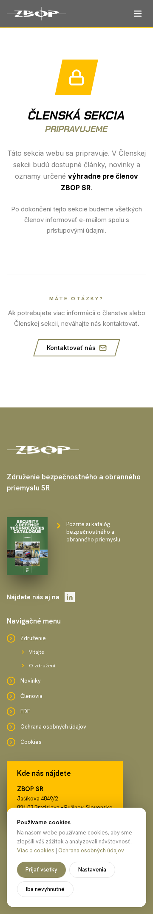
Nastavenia (92, 869)
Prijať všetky (41, 869)
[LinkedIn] (70, 597)
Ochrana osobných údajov (91, 850)
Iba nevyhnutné (45, 889)
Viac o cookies (35, 850)
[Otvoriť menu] (137, 13)
